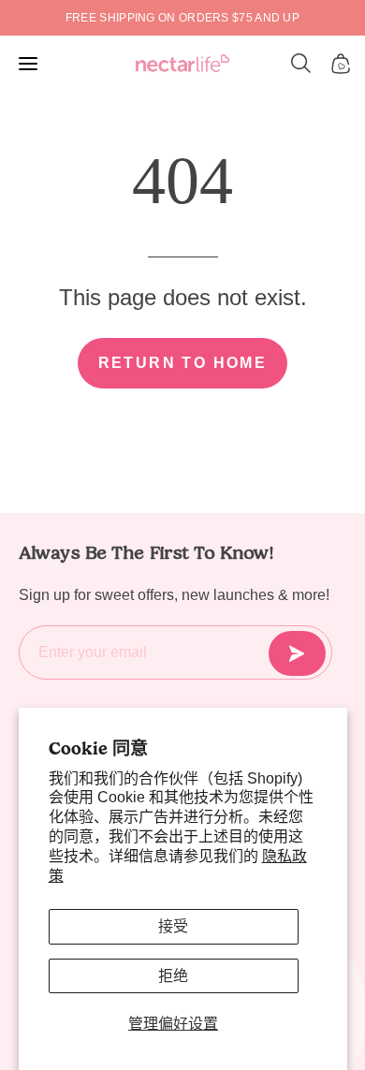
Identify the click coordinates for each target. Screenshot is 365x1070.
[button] (301, 63)
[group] (182, 18)
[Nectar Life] (182, 64)
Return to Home (183, 363)
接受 (173, 926)
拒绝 (173, 976)
